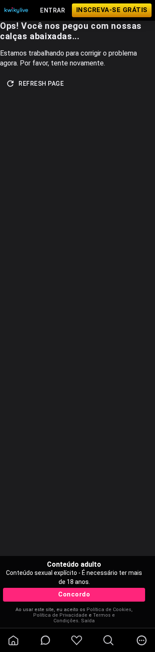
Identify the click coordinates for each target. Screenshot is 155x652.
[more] (141, 640)
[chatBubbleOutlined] (45, 640)
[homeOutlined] (13, 640)
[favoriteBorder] (76, 640)
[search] (108, 640)
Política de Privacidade (60, 615)
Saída (88, 621)
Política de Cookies (109, 609)
